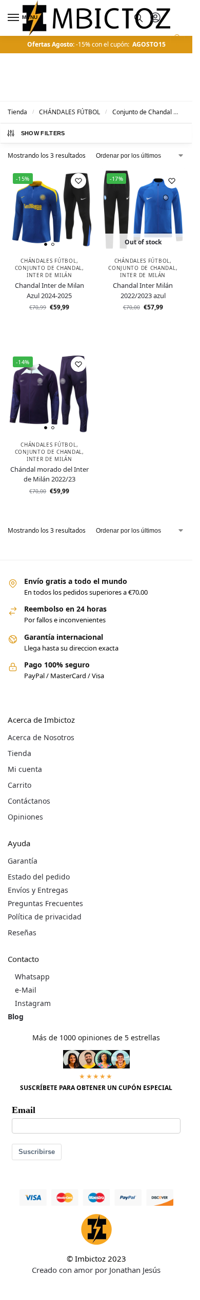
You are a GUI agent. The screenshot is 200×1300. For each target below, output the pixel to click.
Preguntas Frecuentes (45, 903)
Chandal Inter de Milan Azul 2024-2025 (49, 290)
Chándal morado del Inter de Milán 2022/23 (49, 474)
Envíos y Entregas (38, 890)
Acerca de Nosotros (41, 737)
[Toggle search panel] (138, 18)
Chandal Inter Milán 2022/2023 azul (143, 290)
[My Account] (155, 18)
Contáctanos (29, 801)
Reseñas (22, 932)
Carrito (19, 785)
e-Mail (25, 990)
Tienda (17, 112)
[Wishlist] (78, 180)
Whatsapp (32, 976)
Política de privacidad (45, 916)
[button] (176, 43)
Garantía (22, 861)
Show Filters (43, 133)
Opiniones (25, 817)
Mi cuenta (25, 769)
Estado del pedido (39, 877)
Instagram (33, 1003)
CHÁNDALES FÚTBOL (69, 112)
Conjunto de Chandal (142, 112)
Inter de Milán (49, 275)
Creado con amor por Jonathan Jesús (96, 1270)
